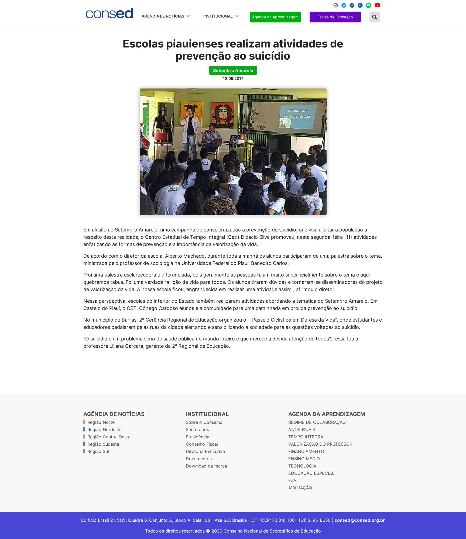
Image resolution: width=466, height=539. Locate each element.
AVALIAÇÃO (300, 487)
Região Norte (101, 422)
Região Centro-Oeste (109, 436)
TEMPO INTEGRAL (307, 436)
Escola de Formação (335, 17)
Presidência (197, 436)
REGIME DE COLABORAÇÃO (317, 422)
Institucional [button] (218, 16)
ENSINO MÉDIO (304, 458)
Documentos (199, 458)
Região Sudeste (103, 444)
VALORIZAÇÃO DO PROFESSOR (320, 444)
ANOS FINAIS (301, 429)
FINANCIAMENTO (306, 451)
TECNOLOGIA (302, 466)
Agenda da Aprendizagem (275, 17)
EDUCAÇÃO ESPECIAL (311, 473)
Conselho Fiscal (202, 444)
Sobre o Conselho (204, 422)
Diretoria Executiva (205, 451)
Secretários (197, 429)
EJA (292, 480)
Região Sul (98, 451)
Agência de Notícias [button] (163, 16)
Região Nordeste (104, 429)
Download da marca (206, 466)
